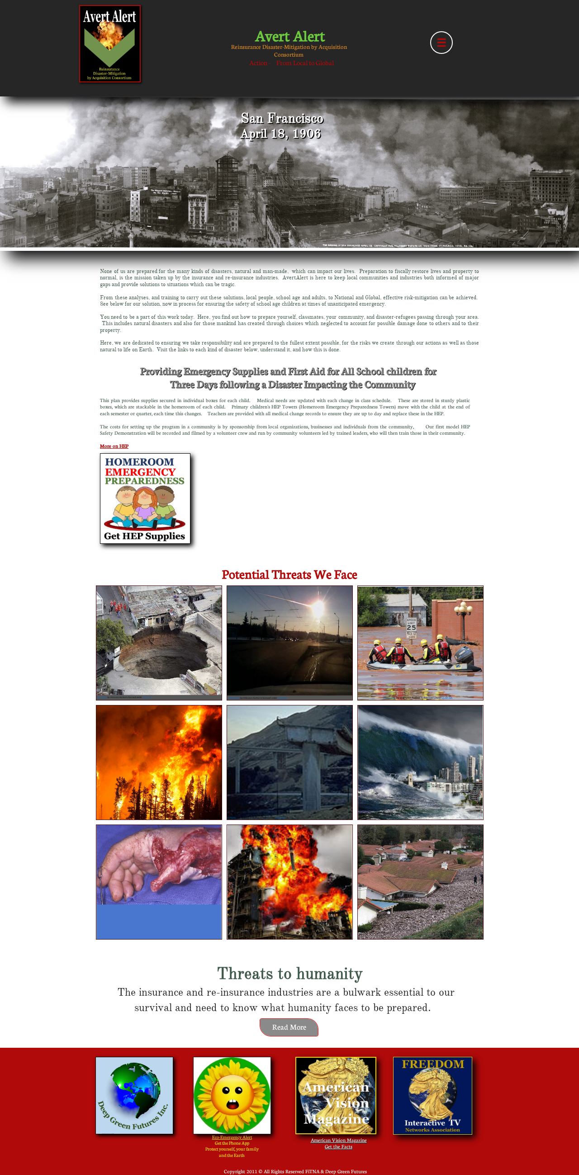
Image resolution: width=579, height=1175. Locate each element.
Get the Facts (338, 1146)
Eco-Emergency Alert (232, 1137)
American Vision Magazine (339, 1140)
